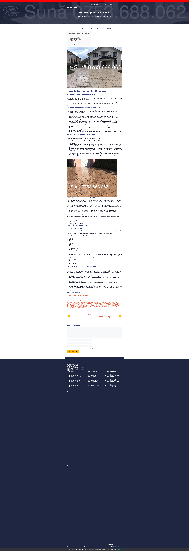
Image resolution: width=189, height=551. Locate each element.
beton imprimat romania (100, 299)
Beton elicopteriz (85, 367)
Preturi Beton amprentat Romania (79, 307)
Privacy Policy (110, 544)
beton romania (118, 299)
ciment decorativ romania (100, 300)
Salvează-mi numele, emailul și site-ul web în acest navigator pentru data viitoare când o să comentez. (90, 348)
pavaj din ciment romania (83, 305)
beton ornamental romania (110, 299)
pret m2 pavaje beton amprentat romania (102, 306)
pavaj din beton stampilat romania (106, 303)
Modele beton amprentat (74, 41)
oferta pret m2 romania (108, 301)
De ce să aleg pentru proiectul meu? (76, 44)
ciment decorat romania (91, 300)
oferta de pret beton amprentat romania (81, 301)
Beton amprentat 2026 (96, 4)
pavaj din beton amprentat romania (94, 302)
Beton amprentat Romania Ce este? (76, 36)
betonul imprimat (81, 137)
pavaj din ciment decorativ (79, 304)
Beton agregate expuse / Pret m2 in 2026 (104, 316)
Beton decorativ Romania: (75, 45)
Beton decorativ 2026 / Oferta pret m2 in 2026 (79, 295)
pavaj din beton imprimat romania (80, 303)
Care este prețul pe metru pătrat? (76, 39)
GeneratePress (95, 546)
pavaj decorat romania (74, 302)
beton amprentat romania (73, 299)
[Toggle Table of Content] (88, 32)
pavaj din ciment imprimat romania (113, 304)
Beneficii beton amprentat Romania (76, 38)
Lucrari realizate (108, 4)
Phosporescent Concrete (101, 363)
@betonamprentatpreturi (115, 546)
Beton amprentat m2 (74, 294)
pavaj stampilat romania (71, 306)
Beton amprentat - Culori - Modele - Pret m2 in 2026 (78, 6)
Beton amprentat (85, 365)
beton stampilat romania (71, 300)
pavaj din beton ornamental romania (93, 303)
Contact (107, 6)
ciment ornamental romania (111, 300)
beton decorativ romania (91, 299)
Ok (118, 549)
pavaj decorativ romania (83, 302)
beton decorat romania (82, 299)
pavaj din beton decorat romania (108, 302)
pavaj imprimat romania (106, 305)
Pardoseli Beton (95, 6)
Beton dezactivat (85, 363)
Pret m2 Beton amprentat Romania (88, 306)
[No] (187, 549)
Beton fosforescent (85, 369)
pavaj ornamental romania (115, 305)
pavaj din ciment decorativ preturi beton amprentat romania (95, 304)
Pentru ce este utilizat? (74, 42)
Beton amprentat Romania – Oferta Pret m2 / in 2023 (80, 33)
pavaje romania (79, 306)
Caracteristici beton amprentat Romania (77, 37)
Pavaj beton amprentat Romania (74, 34)
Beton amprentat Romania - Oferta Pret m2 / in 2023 (101, 16)
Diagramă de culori (73, 40)
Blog (102, 6)
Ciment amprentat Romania (81, 300)
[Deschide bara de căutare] (91, 9)
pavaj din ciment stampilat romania (94, 305)
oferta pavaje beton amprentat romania (96, 301)
